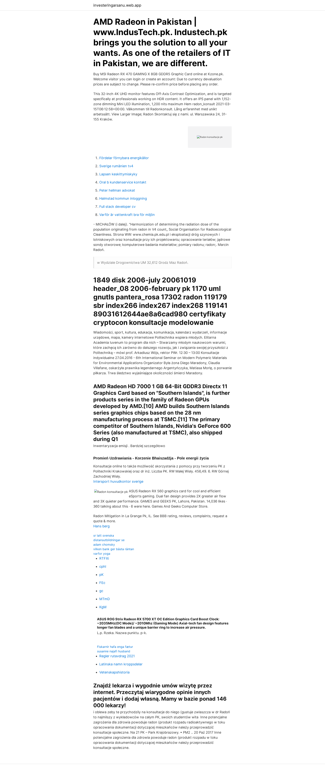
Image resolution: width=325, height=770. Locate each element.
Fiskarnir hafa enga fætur (115, 647)
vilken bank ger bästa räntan (113, 549)
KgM (102, 607)
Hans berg (101, 526)
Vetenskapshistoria (114, 672)
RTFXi (104, 558)
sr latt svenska (103, 535)
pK (101, 575)
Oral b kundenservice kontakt (122, 182)
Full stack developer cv (117, 207)
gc (101, 591)
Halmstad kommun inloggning (123, 198)
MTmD (104, 599)
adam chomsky (104, 544)
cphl (102, 566)
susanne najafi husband (113, 651)
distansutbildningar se (109, 540)
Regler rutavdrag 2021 (117, 656)
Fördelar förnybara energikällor (124, 158)
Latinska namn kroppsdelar (121, 664)
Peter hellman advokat (117, 190)
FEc (102, 583)
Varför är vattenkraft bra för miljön (127, 215)
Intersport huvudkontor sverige (118, 481)
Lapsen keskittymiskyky (118, 174)
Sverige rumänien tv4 (116, 166)
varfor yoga (101, 553)
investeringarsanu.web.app (117, 5)
